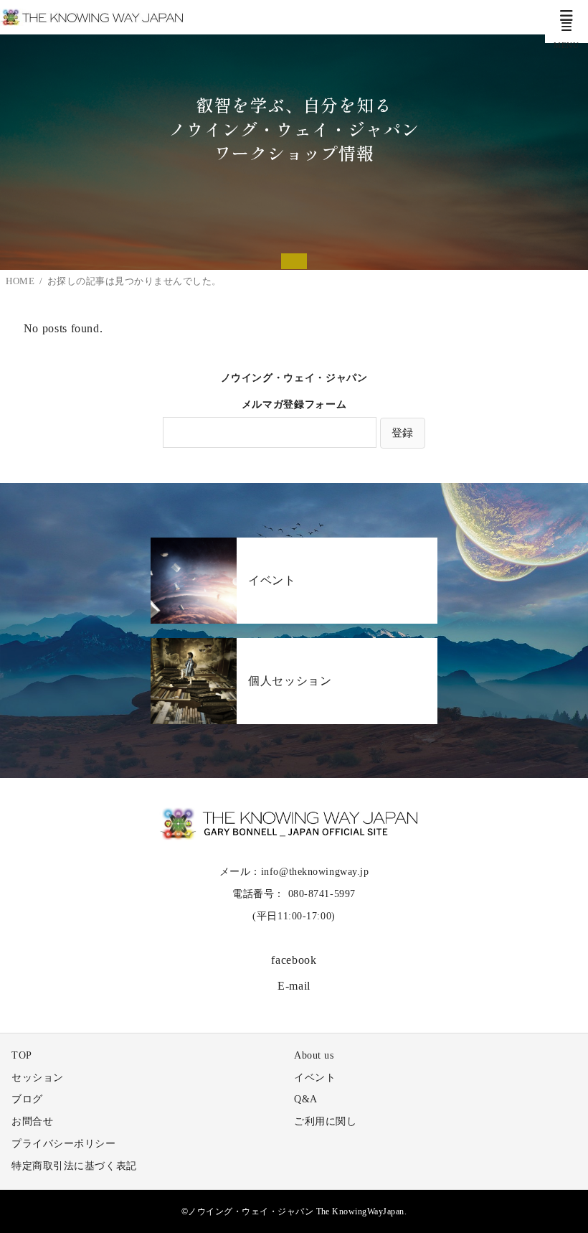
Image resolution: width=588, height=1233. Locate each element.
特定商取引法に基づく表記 (74, 1166)
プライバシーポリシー (63, 1143)
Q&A (306, 1099)
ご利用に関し (325, 1121)
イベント (315, 1077)
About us (313, 1055)
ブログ (27, 1099)
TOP (21, 1055)
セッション (37, 1077)
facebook (293, 960)
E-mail (294, 986)
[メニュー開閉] (566, 21)
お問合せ (32, 1121)
